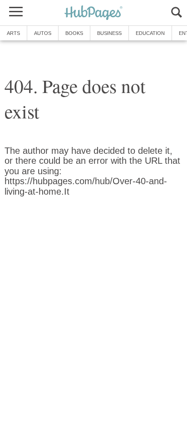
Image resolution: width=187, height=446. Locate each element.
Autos (42, 33)
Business (109, 33)
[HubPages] (93, 13)
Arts (13, 33)
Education (150, 33)
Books (74, 33)
